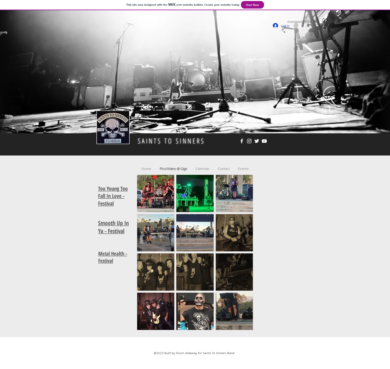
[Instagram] (249, 141)
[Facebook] (242, 141)
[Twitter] (257, 141)
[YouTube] (264, 141)
